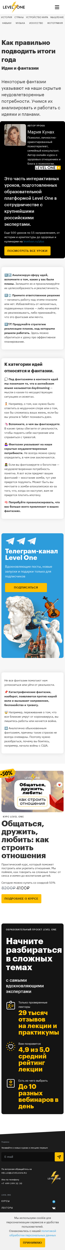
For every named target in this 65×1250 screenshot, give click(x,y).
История (6, 17)
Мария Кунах (40, 132)
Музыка (20, 23)
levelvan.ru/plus (33, 241)
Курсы (5, 1201)
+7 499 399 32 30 (11, 1183)
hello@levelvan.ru (14, 1172)
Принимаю (32, 1242)
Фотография (55, 23)
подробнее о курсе (21, 898)
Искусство (36, 23)
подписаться (26, 587)
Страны (19, 17)
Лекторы (7, 1208)
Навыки (7, 23)
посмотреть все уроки (27, 250)
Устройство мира (37, 17)
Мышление (57, 17)
